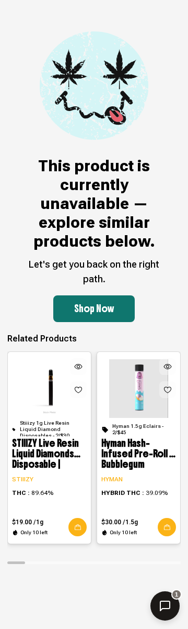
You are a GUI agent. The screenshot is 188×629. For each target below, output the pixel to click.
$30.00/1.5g (119, 522)
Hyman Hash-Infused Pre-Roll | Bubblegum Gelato (136, 454)
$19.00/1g (27, 522)
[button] (77, 527)
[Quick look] (78, 366)
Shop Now (94, 309)
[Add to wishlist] (78, 389)
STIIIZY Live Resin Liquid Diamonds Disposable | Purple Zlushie (45, 454)
